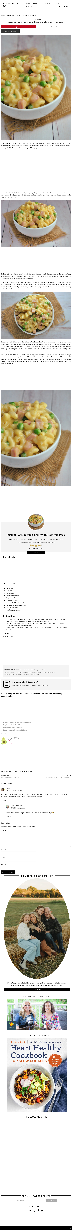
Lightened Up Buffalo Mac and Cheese (16, 725)
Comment (5, 830)
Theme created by (63, 1228)
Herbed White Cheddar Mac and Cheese (17, 722)
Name (3, 850)
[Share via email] (22, 771)
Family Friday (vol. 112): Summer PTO (58, 776)
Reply (4, 800)
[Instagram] (20, 1136)
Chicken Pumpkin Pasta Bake (13, 727)
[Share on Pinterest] (29, 771)
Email (3, 857)
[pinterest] (67, 6)
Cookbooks (37, 3)
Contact (47, 3)
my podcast (36, 354)
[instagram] (62, 6)
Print (36, 552)
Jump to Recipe (11, 31)
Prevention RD (10, 1228)
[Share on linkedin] (31, 771)
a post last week (11, 193)
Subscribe (29, 6)
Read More (37, 989)
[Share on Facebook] (25, 771)
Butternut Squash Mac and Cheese (15, 730)
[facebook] (64, 6)
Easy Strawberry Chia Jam (10, 776)
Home (3, 15)
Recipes (56, 3)
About (28, 3)
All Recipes (13, 637)
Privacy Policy (30, 1228)
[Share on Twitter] (27, 771)
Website (3, 864)
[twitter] (60, 6)
